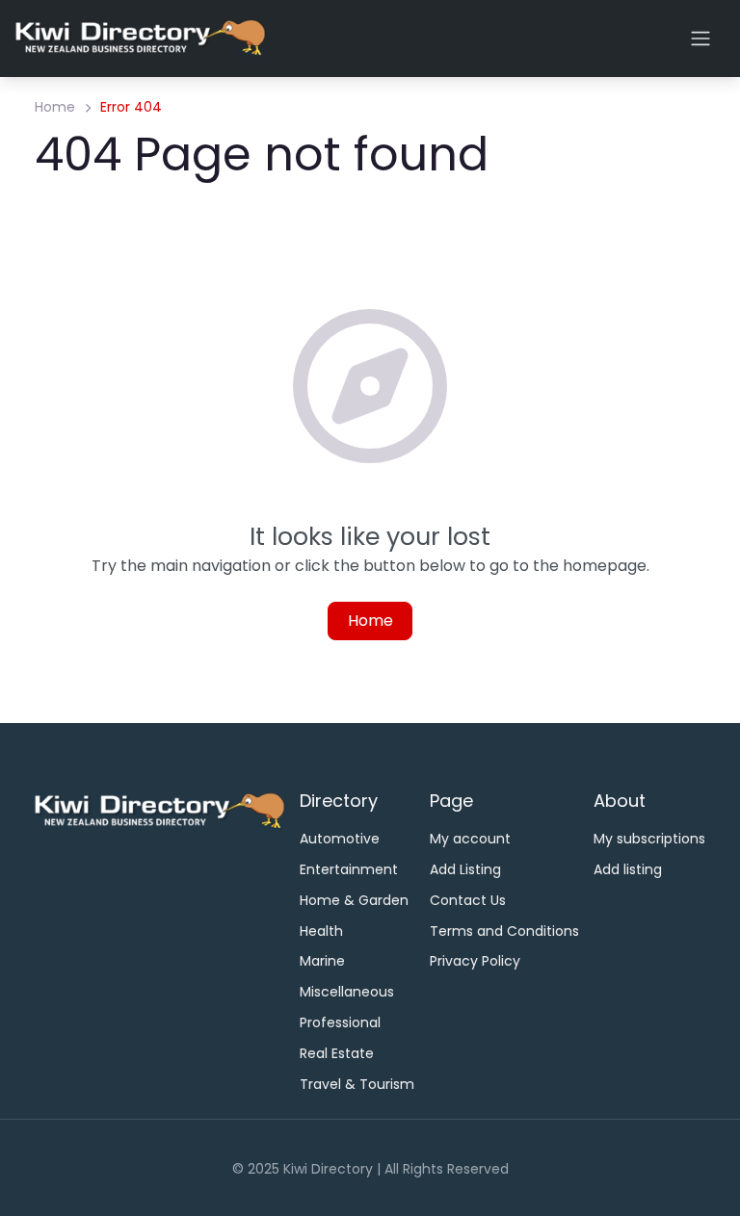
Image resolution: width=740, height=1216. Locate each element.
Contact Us (468, 900)
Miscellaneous (347, 991)
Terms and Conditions (504, 931)
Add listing (628, 869)
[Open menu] (700, 38)
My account (470, 838)
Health (321, 931)
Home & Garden (354, 900)
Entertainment (349, 869)
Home (55, 106)
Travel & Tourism (357, 1084)
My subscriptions (649, 838)
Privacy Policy (475, 960)
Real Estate (337, 1053)
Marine (322, 960)
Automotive (340, 838)
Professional (340, 1022)
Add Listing (465, 869)
